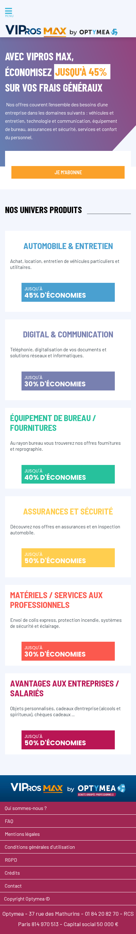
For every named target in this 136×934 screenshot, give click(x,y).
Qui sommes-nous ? (26, 808)
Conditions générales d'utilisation (40, 847)
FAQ (9, 821)
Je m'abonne (68, 172)
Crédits (12, 873)
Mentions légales (22, 834)
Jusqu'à (55, 293)
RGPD (11, 860)
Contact (13, 886)
